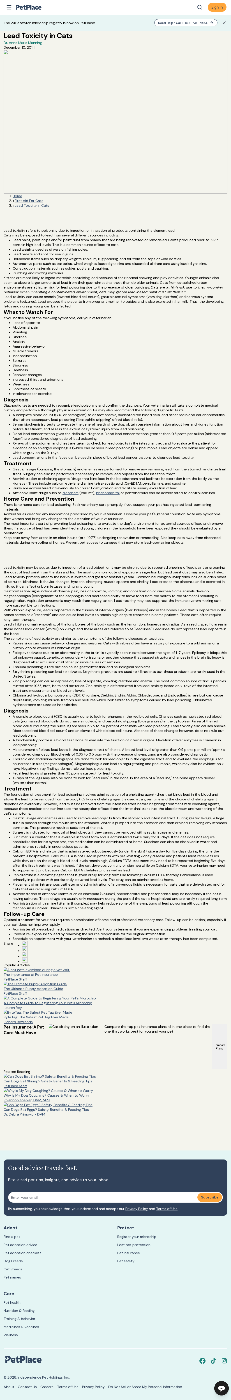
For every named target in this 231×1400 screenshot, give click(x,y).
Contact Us (27, 1386)
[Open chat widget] (221, 1388)
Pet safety (125, 1261)
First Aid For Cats (29, 200)
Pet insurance (128, 1253)
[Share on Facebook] (25, 943)
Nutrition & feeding (19, 1310)
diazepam (70, 492)
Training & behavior (19, 1318)
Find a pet (12, 1236)
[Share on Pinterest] (25, 949)
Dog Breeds (13, 1261)
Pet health (12, 1302)
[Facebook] (202, 1361)
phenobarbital (108, 492)
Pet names (12, 1277)
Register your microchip (136, 1236)
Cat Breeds (13, 1269)
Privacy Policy (136, 1208)
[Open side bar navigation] (9, 7)
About (9, 1386)
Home (17, 196)
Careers (46, 1386)
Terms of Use (167, 1208)
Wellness (11, 1335)
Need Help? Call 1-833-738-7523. (183, 23)
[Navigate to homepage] (33, 7)
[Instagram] (224, 1361)
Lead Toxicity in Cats (32, 205)
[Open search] (199, 7)
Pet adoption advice (20, 1244)
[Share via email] (25, 960)
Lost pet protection (133, 1244)
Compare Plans (219, 1046)
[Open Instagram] (25, 954)
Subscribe (209, 1197)
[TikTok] (213, 1361)
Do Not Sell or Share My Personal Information (145, 1386)
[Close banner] (224, 23)
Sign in (217, 7)
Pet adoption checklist (22, 1253)
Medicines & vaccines (21, 1326)
